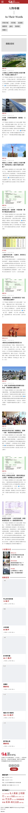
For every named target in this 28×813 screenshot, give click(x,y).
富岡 (8, 796)
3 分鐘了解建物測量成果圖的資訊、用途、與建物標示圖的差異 (14, 386)
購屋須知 (4, 68)
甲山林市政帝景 (8, 599)
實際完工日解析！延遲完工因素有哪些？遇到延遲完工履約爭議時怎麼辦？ (13, 165)
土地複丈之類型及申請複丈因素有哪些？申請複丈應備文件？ (13, 74)
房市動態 (4, 250)
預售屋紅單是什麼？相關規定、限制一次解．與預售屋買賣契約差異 (13, 431)
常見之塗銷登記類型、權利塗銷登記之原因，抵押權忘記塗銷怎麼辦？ (13, 476)
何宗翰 (13, 23)
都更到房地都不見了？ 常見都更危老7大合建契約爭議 (18, 565)
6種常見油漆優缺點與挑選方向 (12, 342)
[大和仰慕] (14, 616)
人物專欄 (14, 8)
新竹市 (16, 796)
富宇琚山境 (6, 741)
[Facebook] (10, 765)
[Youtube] (15, 765)
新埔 (10, 796)
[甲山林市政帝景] (14, 588)
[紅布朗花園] (14, 645)
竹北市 (8, 799)
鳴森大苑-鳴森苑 (8, 713)
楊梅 (23, 796)
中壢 (3, 793)
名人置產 (14, 793)
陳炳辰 (17, 26)
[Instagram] (12, 765)
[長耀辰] (14, 673)
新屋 (13, 796)
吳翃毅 (20, 23)
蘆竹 (13, 799)
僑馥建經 (10, 43)
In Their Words (14, 16)
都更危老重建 (14, 560)
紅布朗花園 (6, 656)
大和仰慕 (6, 627)
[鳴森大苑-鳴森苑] (14, 702)
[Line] (18, 765)
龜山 (23, 802)
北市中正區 (6, 793)
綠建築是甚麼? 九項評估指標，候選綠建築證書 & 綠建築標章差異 (13, 519)
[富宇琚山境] (14, 730)
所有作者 (5, 23)
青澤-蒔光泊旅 (12, 802)
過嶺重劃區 (20, 799)
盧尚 (11, 26)
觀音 (15, 799)
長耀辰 (5, 684)
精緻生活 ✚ (5, 338)
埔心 (5, 796)
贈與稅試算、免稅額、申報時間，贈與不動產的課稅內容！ (13, 211)
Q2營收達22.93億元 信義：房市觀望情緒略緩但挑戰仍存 (17, 573)
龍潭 (20, 802)
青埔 (3, 802)
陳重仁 (4, 30)
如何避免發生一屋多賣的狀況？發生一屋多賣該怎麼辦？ (13, 299)
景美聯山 (20, 796)
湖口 (3, 799)
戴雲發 (4, 26)
